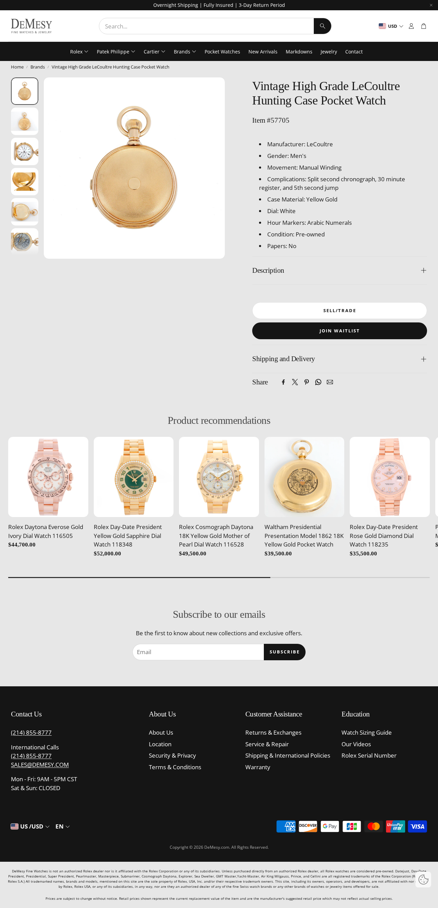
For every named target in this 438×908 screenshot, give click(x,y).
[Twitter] (295, 382)
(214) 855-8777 (31, 732)
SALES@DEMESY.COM (40, 765)
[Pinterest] (307, 382)
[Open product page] (48, 477)
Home (17, 67)
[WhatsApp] (318, 382)
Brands (37, 67)
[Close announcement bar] (431, 5)
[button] (215, 26)
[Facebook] (283, 382)
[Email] (330, 382)
